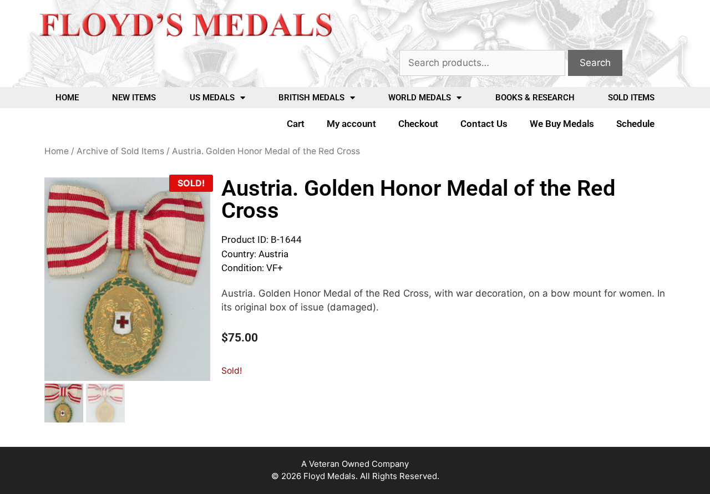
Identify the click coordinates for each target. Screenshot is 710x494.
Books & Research (535, 98)
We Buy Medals (562, 123)
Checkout (418, 123)
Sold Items (631, 98)
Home (67, 98)
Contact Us (484, 123)
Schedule (635, 123)
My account (351, 123)
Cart (296, 123)
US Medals (212, 98)
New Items (134, 98)
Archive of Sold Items (120, 151)
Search (595, 62)
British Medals (311, 98)
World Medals (419, 98)
